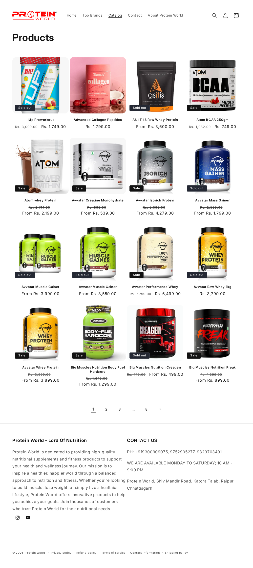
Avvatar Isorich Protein (155, 200)
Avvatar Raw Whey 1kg (213, 287)
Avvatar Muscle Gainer (40, 287)
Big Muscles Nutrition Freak (212, 367)
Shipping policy (176, 552)
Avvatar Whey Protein (40, 367)
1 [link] (93, 409)
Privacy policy (61, 552)
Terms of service (113, 552)
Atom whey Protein (40, 200)
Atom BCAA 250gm (212, 120)
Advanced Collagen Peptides (98, 120)
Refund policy (86, 552)
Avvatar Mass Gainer (212, 200)
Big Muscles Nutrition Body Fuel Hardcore (98, 369)
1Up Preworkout (40, 120)
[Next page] (159, 409)
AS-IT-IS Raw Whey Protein (155, 120)
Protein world (35, 552)
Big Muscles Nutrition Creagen (155, 367)
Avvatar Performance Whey (155, 287)
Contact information (145, 552)
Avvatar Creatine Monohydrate (98, 200)
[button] (214, 15)
